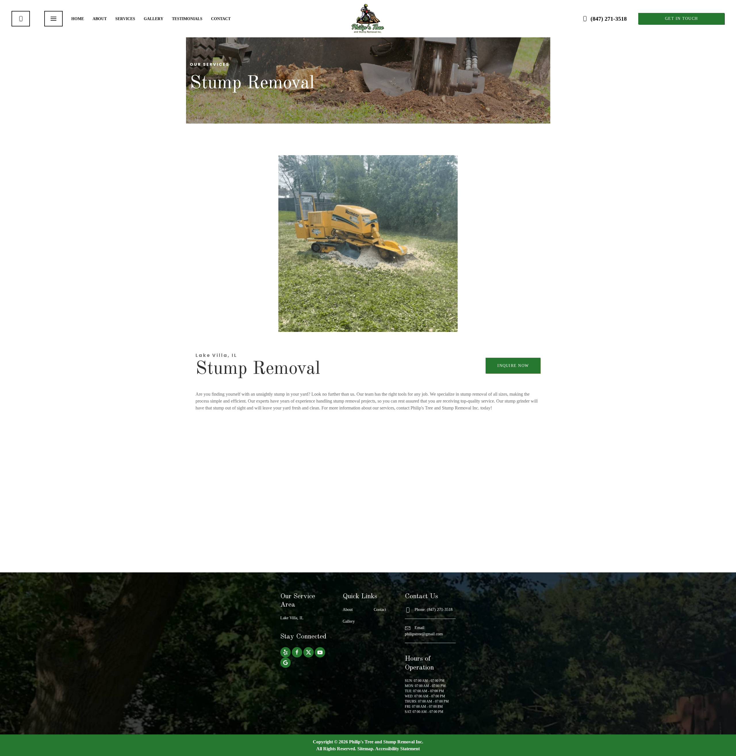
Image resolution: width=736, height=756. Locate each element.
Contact (221, 19)
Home (77, 19)
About (100, 19)
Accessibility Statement (397, 748)
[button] (53, 18)
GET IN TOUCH (681, 18)
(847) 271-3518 (609, 19)
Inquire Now (513, 365)
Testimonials (187, 19)
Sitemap (365, 748)
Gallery (153, 19)
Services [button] (125, 19)
